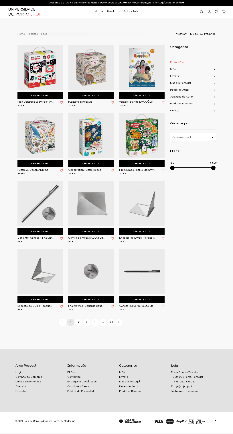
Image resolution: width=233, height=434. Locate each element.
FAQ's (71, 372)
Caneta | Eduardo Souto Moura (137, 306)
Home (98, 11)
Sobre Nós (131, 11)
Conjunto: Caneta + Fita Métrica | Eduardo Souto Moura (35, 238)
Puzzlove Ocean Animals (32, 170)
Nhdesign (69, 421)
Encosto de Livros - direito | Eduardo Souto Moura (137, 238)
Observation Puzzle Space (84, 170)
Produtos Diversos (181, 103)
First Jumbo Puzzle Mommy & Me (137, 170)
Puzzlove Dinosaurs (80, 102)
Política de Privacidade (81, 391)
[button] (224, 12)
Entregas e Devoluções (82, 381)
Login (18, 372)
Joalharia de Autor (181, 97)
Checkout (21, 386)
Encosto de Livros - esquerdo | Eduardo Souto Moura (35, 306)
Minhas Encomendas (28, 381)
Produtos (113, 11)
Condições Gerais (78, 386)
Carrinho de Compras (28, 377)
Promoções (177, 62)
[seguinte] (119, 322)
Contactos (74, 377)
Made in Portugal (180, 83)
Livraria (174, 76)
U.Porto (174, 69)
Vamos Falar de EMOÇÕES (136, 102)
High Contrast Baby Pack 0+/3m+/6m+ (35, 102)
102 (111, 322)
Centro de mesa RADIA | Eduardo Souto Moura (86, 238)
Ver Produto (40, 95)
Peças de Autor (179, 90)
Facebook (192, 391)
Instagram (177, 391)
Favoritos (21, 391)
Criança (174, 110)
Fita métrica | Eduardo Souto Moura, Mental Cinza (86, 306)
